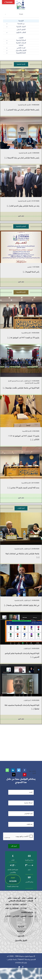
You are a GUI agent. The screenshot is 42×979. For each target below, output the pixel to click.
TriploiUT (21, 960)
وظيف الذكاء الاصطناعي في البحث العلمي (24, 628)
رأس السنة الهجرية (24, 247)
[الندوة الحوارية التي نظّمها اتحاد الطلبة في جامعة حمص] (21, 580)
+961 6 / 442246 (12, 909)
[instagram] (27, 58)
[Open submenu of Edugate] (5, 14)
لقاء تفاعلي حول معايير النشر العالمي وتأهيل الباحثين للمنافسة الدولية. (24, 680)
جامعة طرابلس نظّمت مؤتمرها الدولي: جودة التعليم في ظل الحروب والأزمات (24, 360)
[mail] (34, 58)
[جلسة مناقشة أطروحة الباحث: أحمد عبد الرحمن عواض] (21, 312)
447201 (23, 905)
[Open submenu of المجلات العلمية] (7, 43)
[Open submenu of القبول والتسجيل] (7, 50)
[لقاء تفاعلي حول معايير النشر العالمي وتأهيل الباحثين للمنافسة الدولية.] (21, 680)
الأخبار (28, 105)
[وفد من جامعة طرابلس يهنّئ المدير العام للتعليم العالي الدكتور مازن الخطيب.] (21, 181)
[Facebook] (24, 770)
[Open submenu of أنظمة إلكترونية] (7, 53)
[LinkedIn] (13, 770)
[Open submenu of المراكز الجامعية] (7, 40)
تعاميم (29, 267)
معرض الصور (18, 84)
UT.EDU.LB (19, 963)
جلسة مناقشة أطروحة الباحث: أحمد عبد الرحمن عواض (24, 312)
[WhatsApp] (7, 770)
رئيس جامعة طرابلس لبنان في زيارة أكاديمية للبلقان (24, 132)
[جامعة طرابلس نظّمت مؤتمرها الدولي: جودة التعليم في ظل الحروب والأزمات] (21, 361)
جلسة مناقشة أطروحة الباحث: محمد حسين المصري (24, 411)
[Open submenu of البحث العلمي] (7, 48)
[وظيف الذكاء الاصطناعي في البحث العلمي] (21, 628)
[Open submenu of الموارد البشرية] (7, 26)
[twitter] (31, 58)
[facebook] (38, 58)
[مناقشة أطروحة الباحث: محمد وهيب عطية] (21, 463)
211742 (23, 909)
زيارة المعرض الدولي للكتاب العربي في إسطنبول (24, 84)
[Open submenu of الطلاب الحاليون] (7, 32)
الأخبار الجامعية (22, 105)
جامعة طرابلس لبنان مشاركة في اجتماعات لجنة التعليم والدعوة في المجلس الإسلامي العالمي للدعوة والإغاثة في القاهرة (24, 528)
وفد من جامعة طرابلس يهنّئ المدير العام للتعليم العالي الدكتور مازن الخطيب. (24, 181)
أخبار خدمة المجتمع (17, 381)
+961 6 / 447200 (12, 905)
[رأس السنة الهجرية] (21, 247)
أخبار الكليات (27, 381)
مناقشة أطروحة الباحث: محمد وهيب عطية (24, 463)
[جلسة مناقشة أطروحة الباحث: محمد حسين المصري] (21, 411)
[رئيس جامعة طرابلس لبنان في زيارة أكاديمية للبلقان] (21, 133)
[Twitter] (19, 770)
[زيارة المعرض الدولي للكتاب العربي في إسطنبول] (21, 84)
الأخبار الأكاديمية (26, 333)
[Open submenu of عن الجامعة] (7, 23)
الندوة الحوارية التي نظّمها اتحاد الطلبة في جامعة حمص (24, 580)
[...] (5, 110)
